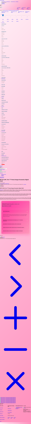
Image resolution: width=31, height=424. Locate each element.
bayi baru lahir (3, 81)
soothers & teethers (4, 111)
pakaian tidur (4, 77)
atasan (2, 47)
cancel (1, 170)
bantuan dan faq (10, 410)
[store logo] (11, 10)
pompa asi (3, 125)
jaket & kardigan (3, 52)
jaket (2, 74)
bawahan (2, 48)
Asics (3, 21)
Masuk (1, 166)
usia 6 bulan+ (3, 82)
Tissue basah (3, 145)
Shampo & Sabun (3, 136)
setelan (2, 51)
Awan (12, 21)
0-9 (27, 16)
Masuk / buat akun (4, 174)
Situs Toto (1, 413)
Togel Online (1, 415)
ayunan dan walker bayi (5, 157)
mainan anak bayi (4, 160)
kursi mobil (3, 86)
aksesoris (3, 96)
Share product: (1, 403)
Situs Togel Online (2, 417)
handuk (3, 154)
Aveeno (8, 21)
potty (2, 151)
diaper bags (3, 94)
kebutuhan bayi (4, 31)
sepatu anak (3, 41)
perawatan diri (3, 140)
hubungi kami (9, 408)
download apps (8, 1)
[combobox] (3, 168)
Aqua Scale (27, 19)
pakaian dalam (3, 75)
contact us (26, 12)
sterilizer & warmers (5, 109)
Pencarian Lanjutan (2, 169)
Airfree (12, 19)
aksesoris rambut (3, 29)
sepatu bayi (3, 40)
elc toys (2, 163)
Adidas (8, 19)
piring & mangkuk (3, 117)
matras (3, 105)
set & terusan (3, 34)
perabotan (3, 103)
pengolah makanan (4, 120)
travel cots (3, 92)
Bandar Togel (1, 411)
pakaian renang (4, 55)
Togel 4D (1, 409)
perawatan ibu (4, 142)
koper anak (3, 84)
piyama (2, 35)
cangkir (2, 116)
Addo (3, 19)
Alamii (17, 19)
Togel (0, 421)
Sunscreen (3, 135)
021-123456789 (10, 412)
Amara (22, 19)
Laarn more (24, 184)
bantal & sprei (4, 100)
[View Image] (8, 397)
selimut (3, 98)
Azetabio (17, 21)
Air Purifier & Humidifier (4, 149)
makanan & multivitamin (5, 122)
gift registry (16, 1)
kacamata (2, 28)
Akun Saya (1, 165)
